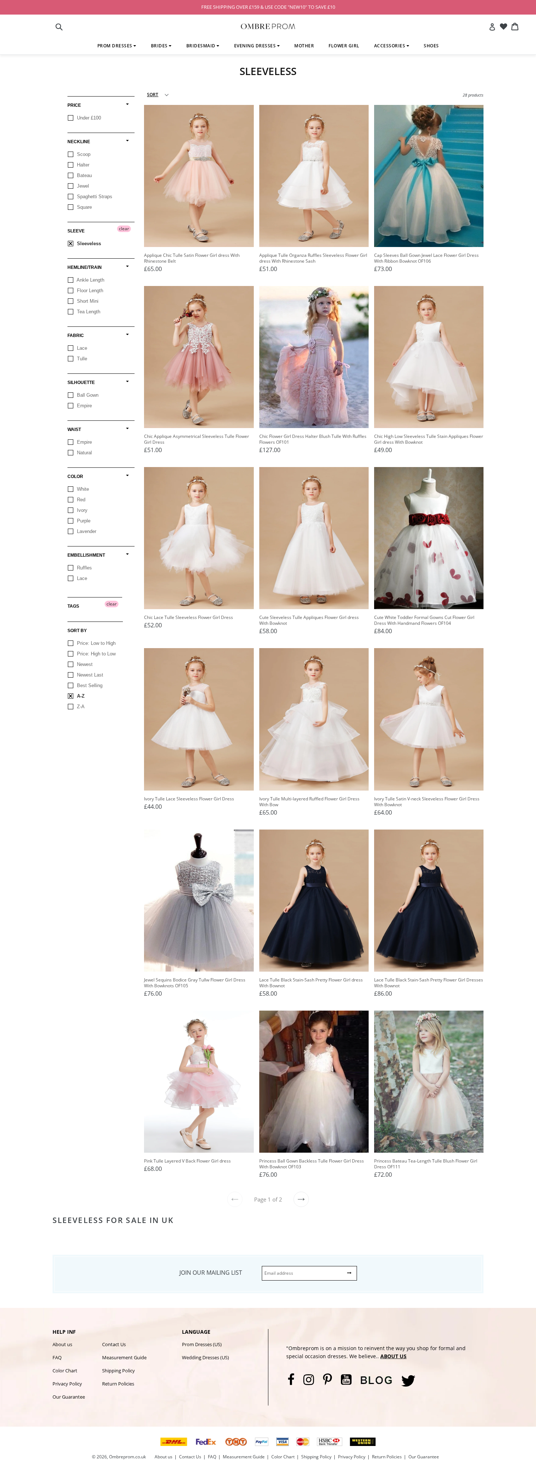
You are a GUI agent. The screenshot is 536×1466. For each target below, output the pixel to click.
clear (124, 229)
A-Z (80, 696)
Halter (82, 165)
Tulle (81, 358)
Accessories (390, 46)
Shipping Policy (118, 1370)
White (82, 489)
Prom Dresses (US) (202, 1344)
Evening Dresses (255, 46)
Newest (84, 664)
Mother (304, 46)
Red (80, 499)
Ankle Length (89, 280)
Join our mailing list (210, 1272)
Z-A (80, 706)
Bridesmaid (201, 46)
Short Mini (86, 301)
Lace (81, 348)
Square (83, 207)
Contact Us (114, 1344)
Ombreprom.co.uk (127, 1457)
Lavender (85, 531)
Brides (160, 46)
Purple (82, 521)
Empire (83, 405)
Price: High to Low (95, 653)
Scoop (82, 154)
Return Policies (118, 1383)
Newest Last (89, 675)
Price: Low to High (95, 643)
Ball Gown (86, 395)
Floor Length (89, 290)
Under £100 (88, 118)
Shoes (431, 46)
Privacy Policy (67, 1383)
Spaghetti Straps (93, 196)
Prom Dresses (115, 46)
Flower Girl (344, 46)
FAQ (57, 1357)
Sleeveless (88, 243)
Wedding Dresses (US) (205, 1357)
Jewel (82, 186)
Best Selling (88, 685)
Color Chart (65, 1370)
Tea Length (87, 311)
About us (62, 1344)
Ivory (81, 510)
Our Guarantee (69, 1397)
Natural (83, 452)
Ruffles (83, 568)
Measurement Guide (124, 1357)
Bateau (83, 175)
